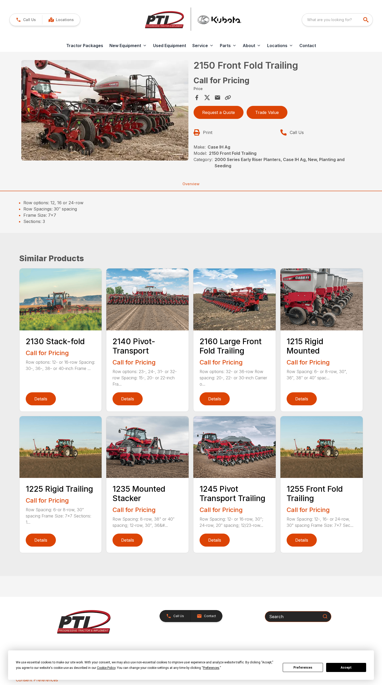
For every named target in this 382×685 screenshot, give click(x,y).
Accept (346, 667)
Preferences (302, 667)
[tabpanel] (105, 111)
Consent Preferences (37, 679)
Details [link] (40, 398)
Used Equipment (169, 45)
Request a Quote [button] (218, 112)
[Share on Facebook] (197, 97)
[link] (61, 19)
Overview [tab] (191, 184)
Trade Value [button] (267, 112)
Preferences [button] (211, 668)
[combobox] (337, 20)
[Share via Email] (217, 97)
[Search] (325, 616)
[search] (366, 20)
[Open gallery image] (105, 110)
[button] (26, 19)
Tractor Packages (84, 45)
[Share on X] (207, 97)
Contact (307, 45)
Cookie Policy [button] (106, 668)
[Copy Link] (228, 97)
